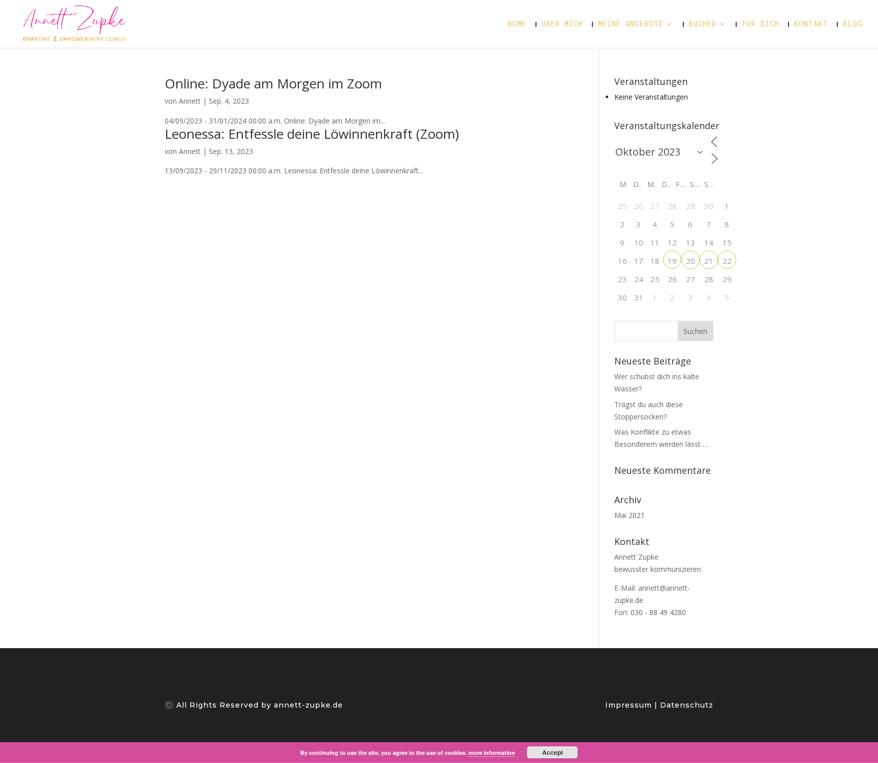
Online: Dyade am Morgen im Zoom (273, 83)
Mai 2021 (629, 515)
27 (655, 206)
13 (690, 242)
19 (672, 261)
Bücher (702, 24)
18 (655, 261)
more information (491, 752)
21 (708, 261)
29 (690, 206)
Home (517, 24)
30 (708, 206)
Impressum (629, 705)
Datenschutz (685, 705)
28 (672, 206)
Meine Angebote (631, 24)
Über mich (562, 24)
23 (622, 279)
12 (672, 242)
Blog (853, 24)
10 (638, 242)
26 (638, 206)
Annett (190, 101)
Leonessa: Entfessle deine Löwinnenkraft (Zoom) (312, 134)
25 (622, 206)
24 (638, 279)
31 (638, 297)
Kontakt (811, 24)
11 (655, 242)
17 (638, 261)
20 (690, 261)
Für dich (760, 24)
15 (727, 242)
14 (708, 242)
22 (727, 261)
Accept (552, 752)
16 (622, 261)
